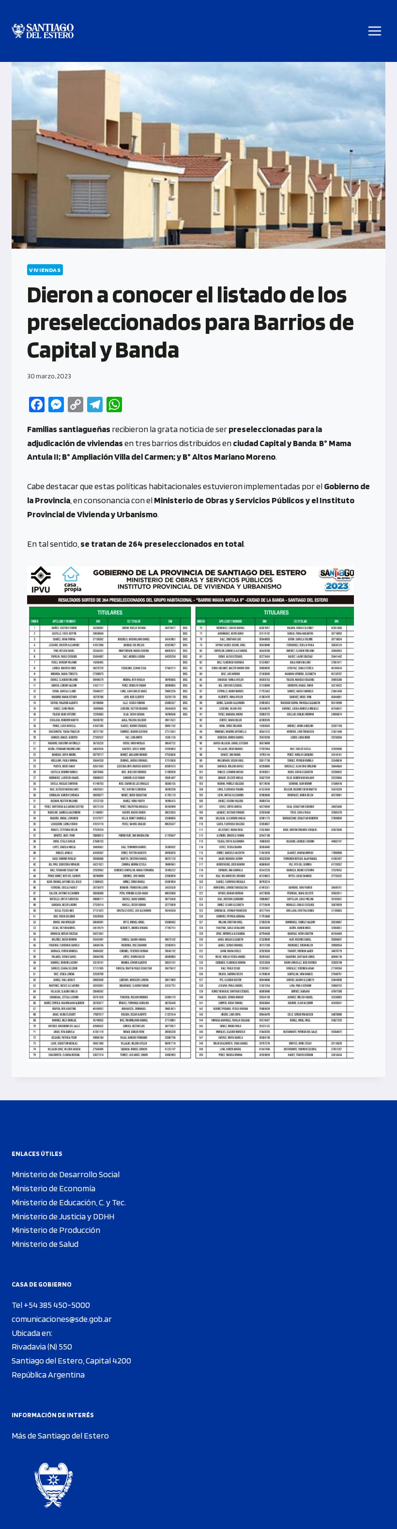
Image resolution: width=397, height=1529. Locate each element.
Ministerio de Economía (53, 1188)
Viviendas (45, 269)
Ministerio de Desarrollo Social (66, 1174)
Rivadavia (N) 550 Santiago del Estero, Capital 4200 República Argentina (71, 1360)
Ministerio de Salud (45, 1244)
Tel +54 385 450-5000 (51, 1305)
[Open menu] (375, 30)
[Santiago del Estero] (43, 31)
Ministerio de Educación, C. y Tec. (69, 1202)
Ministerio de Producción (56, 1230)
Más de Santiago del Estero (60, 1435)
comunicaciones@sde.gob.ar (62, 1319)
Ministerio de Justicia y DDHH (63, 1216)
